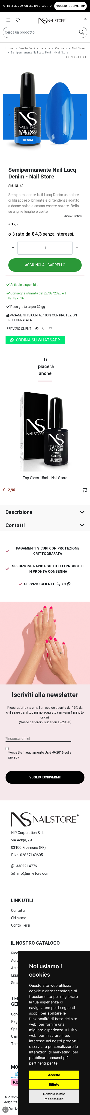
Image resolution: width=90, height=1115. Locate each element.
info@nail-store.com (32, 873)
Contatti (15, 525)
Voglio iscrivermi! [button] (70, 6)
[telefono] (58, 584)
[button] (7, 440)
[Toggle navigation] (8, 20)
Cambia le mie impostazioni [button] (54, 1096)
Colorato (61, 48)
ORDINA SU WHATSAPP (38, 339)
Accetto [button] (54, 1075)
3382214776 (26, 866)
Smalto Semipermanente (34, 48)
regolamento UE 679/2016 (44, 752)
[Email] (63, 584)
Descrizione (19, 512)
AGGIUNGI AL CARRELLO (45, 265)
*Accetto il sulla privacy (39, 755)
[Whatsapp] (68, 584)
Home (9, 48)
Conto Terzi (20, 925)
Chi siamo (18, 918)
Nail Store (78, 48)
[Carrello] (85, 20)
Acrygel (17, 960)
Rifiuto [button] (54, 1084)
